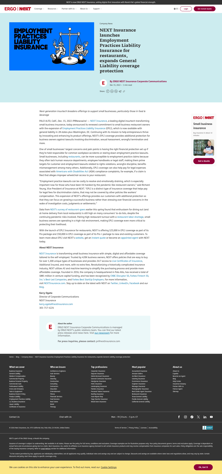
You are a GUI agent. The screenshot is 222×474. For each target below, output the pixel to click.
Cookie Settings (109, 467)
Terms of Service (121, 428)
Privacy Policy (134, 428)
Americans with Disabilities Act (72, 171)
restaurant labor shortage (130, 217)
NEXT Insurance (98, 121)
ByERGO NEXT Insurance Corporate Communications (138, 81)
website (79, 237)
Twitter (114, 283)
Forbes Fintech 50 (139, 275)
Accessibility (153, 428)
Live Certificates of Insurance (127, 261)
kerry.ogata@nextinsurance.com (56, 304)
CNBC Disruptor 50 (119, 275)
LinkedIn (123, 283)
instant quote (99, 237)
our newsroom (102, 332)
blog (41, 287)
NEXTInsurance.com (54, 283)
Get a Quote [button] (204, 161)
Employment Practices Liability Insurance (83, 128)
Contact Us (14, 417)
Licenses (144, 428)
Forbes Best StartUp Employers (88, 279)
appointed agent (129, 237)
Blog (17, 357)
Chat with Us (65, 417)
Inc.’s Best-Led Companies (53, 279)
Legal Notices (46, 449)
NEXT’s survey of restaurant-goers (67, 209)
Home (11, 357)
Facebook (134, 283)
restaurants (74, 156)
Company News (27, 357)
